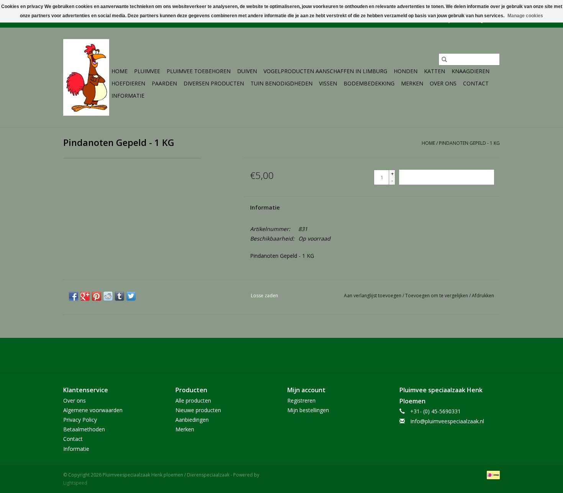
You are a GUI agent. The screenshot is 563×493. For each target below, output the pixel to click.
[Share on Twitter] (131, 296)
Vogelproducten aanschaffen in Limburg (325, 71)
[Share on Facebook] (73, 296)
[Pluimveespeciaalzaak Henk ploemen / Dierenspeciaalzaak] (86, 77)
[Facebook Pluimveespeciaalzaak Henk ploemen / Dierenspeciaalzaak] (281, 355)
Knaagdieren (470, 71)
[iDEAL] (492, 474)
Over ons (443, 83)
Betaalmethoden (84, 429)
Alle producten (193, 400)
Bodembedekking (369, 83)
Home (119, 71)
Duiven (247, 71)
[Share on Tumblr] (119, 296)
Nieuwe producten (198, 410)
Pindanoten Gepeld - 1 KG (469, 143)
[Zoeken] (444, 59)
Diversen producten (213, 83)
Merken (412, 83)
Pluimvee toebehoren (199, 71)
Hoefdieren (128, 83)
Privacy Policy (80, 419)
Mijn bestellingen (308, 410)
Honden (405, 71)
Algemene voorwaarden (93, 410)
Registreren (301, 400)
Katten (434, 71)
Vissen (328, 83)
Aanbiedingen (192, 419)
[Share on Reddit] (108, 296)
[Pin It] (96, 296)
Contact (476, 83)
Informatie (127, 95)
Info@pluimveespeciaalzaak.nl (447, 421)
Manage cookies (525, 15)
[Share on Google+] (85, 296)
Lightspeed (75, 483)
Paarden (164, 83)
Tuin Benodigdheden (281, 83)
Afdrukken (483, 295)
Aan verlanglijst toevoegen (373, 295)
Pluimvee (147, 71)
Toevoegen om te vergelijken (437, 295)
